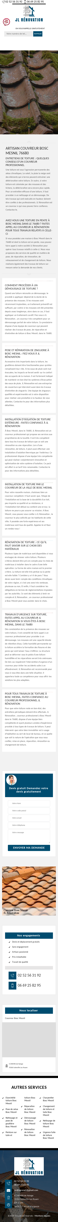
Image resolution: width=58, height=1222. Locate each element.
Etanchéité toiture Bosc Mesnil (11, 1101)
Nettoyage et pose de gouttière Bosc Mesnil (11, 1122)
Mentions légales (42, 1216)
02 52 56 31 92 (13, 1)
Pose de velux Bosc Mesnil (12, 1110)
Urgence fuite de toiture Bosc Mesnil (49, 1135)
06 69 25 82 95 (35, 1)
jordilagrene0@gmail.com (26, 1190)
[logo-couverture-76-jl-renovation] (29, 13)
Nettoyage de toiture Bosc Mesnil (49, 1124)
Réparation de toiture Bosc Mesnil (29, 1109)
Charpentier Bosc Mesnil (48, 1099)
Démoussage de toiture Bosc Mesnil (30, 1121)
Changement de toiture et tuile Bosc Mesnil (49, 1110)
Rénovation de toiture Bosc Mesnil (29, 1132)
